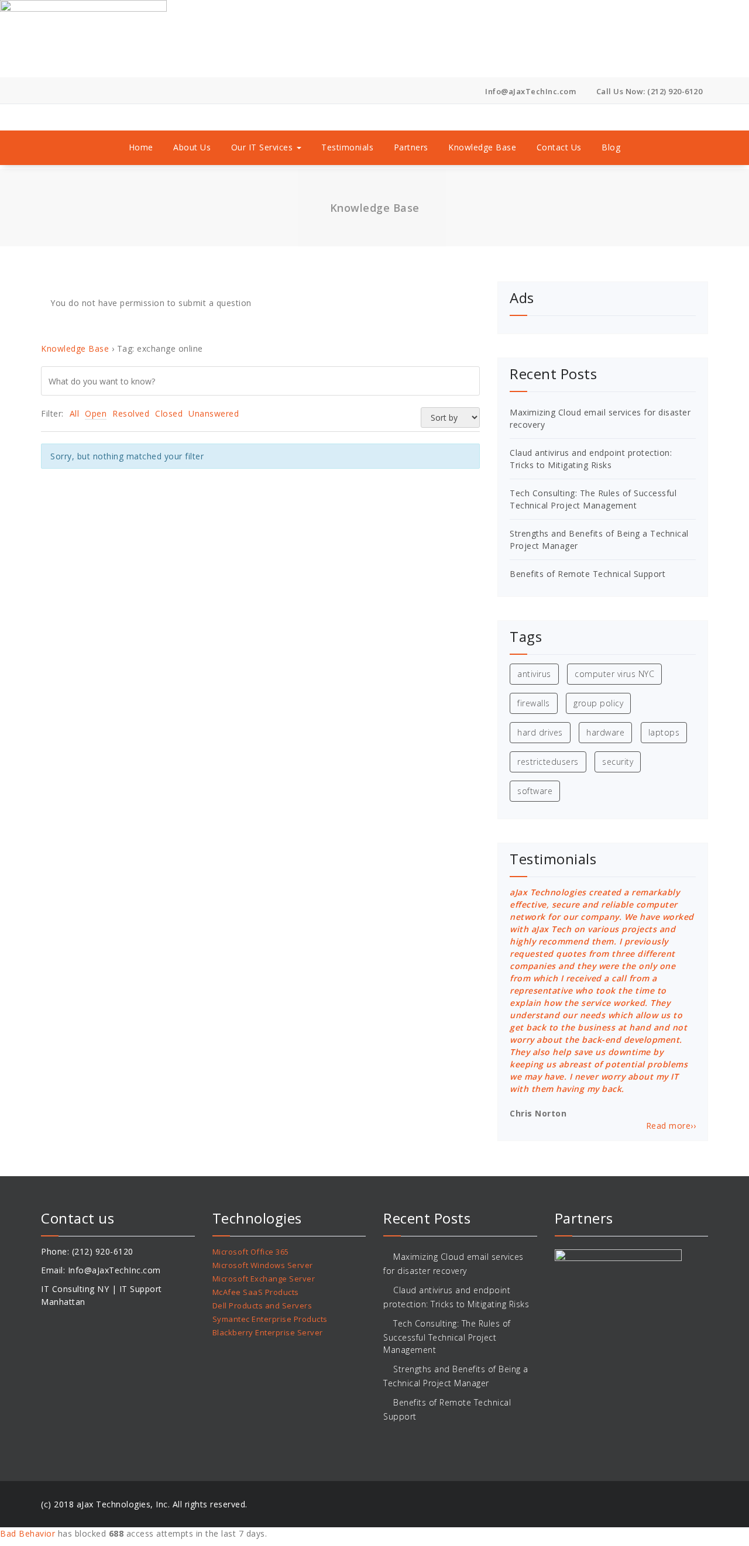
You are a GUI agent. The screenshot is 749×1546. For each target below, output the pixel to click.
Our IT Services (263, 147)
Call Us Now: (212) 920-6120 (648, 91)
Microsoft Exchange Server (263, 1278)
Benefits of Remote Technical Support (587, 573)
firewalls (533, 703)
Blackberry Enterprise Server (267, 1332)
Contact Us (559, 147)
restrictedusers (548, 761)
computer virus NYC (614, 673)
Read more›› (671, 1125)
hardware (605, 732)
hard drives (540, 732)
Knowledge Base (482, 147)
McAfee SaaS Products (255, 1292)
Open (95, 413)
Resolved (130, 413)
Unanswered (213, 413)
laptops (664, 732)
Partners (411, 147)
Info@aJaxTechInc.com (529, 91)
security (617, 761)
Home (141, 147)
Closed (169, 413)
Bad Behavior (27, 1533)
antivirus (534, 673)
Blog (611, 147)
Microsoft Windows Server (262, 1265)
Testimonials (347, 147)
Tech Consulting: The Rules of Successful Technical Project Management (447, 1336)
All (75, 413)
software (534, 790)
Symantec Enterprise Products (270, 1319)
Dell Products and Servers (262, 1305)
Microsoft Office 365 (250, 1251)
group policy (598, 703)
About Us (192, 147)
